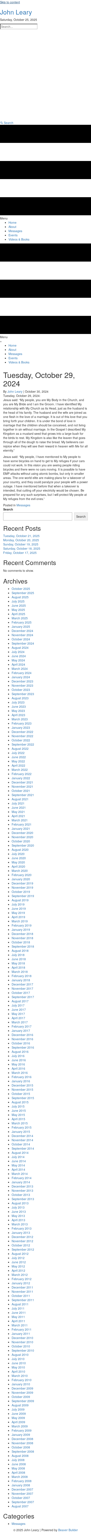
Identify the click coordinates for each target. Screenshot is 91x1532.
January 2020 (21, 879)
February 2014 (22, 1178)
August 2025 (20, 597)
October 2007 (21, 1498)
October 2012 (21, 1245)
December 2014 (22, 1136)
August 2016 (20, 1051)
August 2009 (20, 1405)
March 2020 (20, 870)
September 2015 (23, 1098)
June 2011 (19, 1312)
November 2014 (22, 1140)
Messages (23, 505)
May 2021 (18, 812)
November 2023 (22, 685)
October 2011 (21, 1296)
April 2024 (18, 664)
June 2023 (19, 706)
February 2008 (22, 1481)
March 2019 (20, 921)
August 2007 (20, 1506)
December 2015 (22, 1085)
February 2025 (22, 622)
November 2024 (22, 635)
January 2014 (21, 1182)
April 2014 (18, 1169)
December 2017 (22, 984)
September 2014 (23, 1148)
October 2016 (21, 1043)
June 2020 (19, 858)
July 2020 (18, 854)
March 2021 (20, 820)
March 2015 (20, 1123)
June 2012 (19, 1262)
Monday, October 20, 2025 (21, 540)
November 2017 (22, 988)
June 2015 (19, 1110)
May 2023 (18, 711)
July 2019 (18, 904)
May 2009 (18, 1418)
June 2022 (19, 757)
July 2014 (18, 1157)
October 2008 (21, 1447)
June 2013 (19, 1211)
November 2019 (22, 887)
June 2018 (19, 959)
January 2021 (21, 828)
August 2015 (20, 1102)
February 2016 (22, 1077)
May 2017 (18, 1014)
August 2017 (20, 1001)
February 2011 (22, 1329)
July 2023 (18, 702)
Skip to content (10, 2)
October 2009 (21, 1397)
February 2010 (22, 1380)
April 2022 (18, 765)
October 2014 (21, 1144)
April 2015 (18, 1119)
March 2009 (20, 1426)
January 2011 (21, 1333)
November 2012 (22, 1241)
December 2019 (22, 883)
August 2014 (20, 1152)
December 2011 (22, 1287)
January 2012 (21, 1283)
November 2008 (22, 1443)
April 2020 (18, 866)
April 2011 (18, 1321)
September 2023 (23, 694)
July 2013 (18, 1207)
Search (8, 509)
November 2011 (22, 1291)
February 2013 (22, 1228)
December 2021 (22, 782)
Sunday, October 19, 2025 (20, 544)
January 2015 (21, 1131)
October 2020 (21, 841)
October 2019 (21, 892)
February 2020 (22, 875)
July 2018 (18, 955)
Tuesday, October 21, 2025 (21, 536)
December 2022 (22, 732)
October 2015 (21, 1094)
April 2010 (18, 1371)
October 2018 (21, 942)
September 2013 (23, 1199)
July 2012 (18, 1258)
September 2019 (23, 896)
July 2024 (18, 652)
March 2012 (20, 1275)
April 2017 (18, 1018)
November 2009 (22, 1392)
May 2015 (18, 1115)
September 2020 (23, 845)
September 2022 (23, 744)
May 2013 (18, 1216)
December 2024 (22, 631)
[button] (6, 123)
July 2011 (18, 1308)
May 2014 (18, 1165)
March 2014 (20, 1174)
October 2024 (21, 639)
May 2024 (18, 660)
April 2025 (18, 614)
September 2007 (23, 1502)
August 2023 (20, 698)
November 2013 (22, 1190)
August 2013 (20, 1203)
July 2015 (18, 1106)
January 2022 (21, 778)
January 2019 (21, 929)
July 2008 (18, 1460)
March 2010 (20, 1376)
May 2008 (18, 1468)
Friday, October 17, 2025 (20, 553)
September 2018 (23, 946)
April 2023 (18, 715)
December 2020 (22, 833)
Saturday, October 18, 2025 (21, 548)
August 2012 (20, 1253)
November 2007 (22, 1493)
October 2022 (21, 740)
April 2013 (18, 1220)
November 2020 (22, 837)
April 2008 (18, 1472)
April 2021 (18, 816)
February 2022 (22, 774)
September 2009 (23, 1401)
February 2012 (22, 1279)
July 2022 (18, 753)
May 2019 (18, 913)
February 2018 (22, 976)
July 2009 (18, 1409)
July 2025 (18, 601)
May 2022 (18, 761)
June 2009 (19, 1413)
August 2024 (20, 647)
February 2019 (22, 925)
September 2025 (23, 593)
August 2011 (20, 1304)
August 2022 (20, 748)
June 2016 (19, 1060)
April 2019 (18, 917)
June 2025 (19, 605)
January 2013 (21, 1232)
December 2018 (22, 934)
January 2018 (21, 980)
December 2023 (22, 681)
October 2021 (21, 791)
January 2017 (21, 1030)
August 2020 (20, 849)
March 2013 (20, 1224)
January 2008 (21, 1485)
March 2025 (20, 618)
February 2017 (22, 1026)
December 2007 (22, 1489)
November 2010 (22, 1342)
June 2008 (19, 1464)
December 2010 (22, 1338)
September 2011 (23, 1300)
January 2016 (21, 1081)
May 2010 (18, 1367)
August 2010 (20, 1354)
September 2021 (23, 795)
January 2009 (21, 1434)
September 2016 (23, 1047)
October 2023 (21, 690)
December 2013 (22, 1186)
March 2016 (20, 1073)
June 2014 (19, 1161)
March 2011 (20, 1325)
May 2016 (18, 1064)
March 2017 (20, 1022)
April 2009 (18, 1422)
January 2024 (21, 677)
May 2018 (18, 963)
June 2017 (19, 1009)
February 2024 (22, 673)
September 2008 (23, 1451)
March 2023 (20, 719)
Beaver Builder (68, 1530)
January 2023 (21, 727)
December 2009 (22, 1388)
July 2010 (18, 1359)
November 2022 (22, 736)
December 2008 (22, 1439)
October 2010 (21, 1346)
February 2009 (22, 1430)
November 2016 (22, 1039)
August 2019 (20, 900)
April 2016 (18, 1068)
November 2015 (22, 1089)
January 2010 (21, 1384)
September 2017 (23, 997)
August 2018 (20, 950)
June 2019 (19, 908)
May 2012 (18, 1266)
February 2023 (22, 723)
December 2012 (22, 1237)
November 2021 (22, 786)
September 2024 (23, 643)
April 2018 (18, 967)
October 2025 (21, 588)
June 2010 (19, 1363)
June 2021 (19, 807)
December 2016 (22, 1035)
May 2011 (18, 1317)
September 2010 (23, 1350)
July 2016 (18, 1056)
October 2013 (21, 1195)
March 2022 (20, 769)
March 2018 (20, 971)
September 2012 (23, 1249)
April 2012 (18, 1270)
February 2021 (22, 824)
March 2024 (20, 668)
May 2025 (18, 610)
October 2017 (21, 993)
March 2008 (20, 1477)
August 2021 (20, 799)
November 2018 (22, 938)
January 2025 (21, 626)
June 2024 (19, 656)
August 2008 (20, 1456)
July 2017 (18, 1005)
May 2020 (18, 862)
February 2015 (22, 1127)
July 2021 (18, 803)
